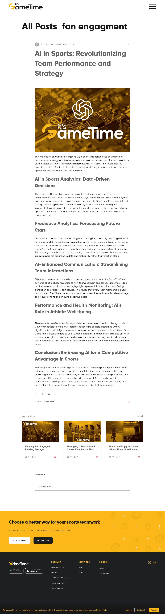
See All (140, 416)
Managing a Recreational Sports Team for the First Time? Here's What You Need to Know (82, 448)
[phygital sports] (124, 431)
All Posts (39, 26)
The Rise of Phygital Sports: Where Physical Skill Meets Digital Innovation (124, 448)
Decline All (141, 610)
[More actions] (128, 44)
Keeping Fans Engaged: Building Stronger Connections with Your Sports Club (38, 448)
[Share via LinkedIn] (48, 394)
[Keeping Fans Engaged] (40, 431)
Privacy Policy (102, 610)
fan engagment (95, 26)
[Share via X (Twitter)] (42, 394)
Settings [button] (129, 610)
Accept (154, 610)
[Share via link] (55, 394)
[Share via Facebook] (36, 394)
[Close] (161, 610)
